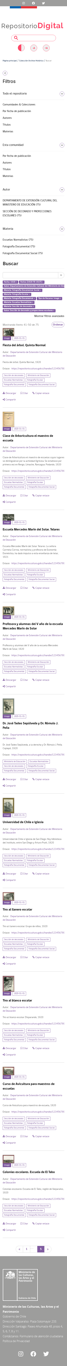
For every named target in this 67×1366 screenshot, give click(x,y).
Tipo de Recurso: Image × (49, 298)
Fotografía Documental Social (42, 385)
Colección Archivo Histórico (31, 61)
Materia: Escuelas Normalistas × (18, 302)
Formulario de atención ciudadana (41, 1336)
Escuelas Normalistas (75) (18, 239)
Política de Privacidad (16, 1341)
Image (7, 338)
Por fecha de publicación (17, 111)
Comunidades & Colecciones (19, 104)
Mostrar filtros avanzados (49, 316)
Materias (8, 131)
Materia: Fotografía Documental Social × (22, 290)
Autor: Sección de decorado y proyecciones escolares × (29, 311)
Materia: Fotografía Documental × (19, 298)
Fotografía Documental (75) (19, 246)
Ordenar (58, 325)
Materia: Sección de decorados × (19, 307)
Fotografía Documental (14, 385)
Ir (61, 275)
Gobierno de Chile (14, 1316)
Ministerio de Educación (38, 375)
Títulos (7, 124)
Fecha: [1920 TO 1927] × (31, 282)
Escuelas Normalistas (13, 380)
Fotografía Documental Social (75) (23, 253)
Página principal (10, 61)
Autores (7, 118)
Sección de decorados (13, 375)
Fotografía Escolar (35, 380)
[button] (11, 73)
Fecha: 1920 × (10, 282)
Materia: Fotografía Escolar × (17, 294)
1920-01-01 (19, 338)
